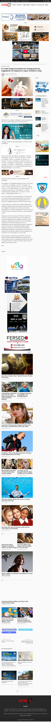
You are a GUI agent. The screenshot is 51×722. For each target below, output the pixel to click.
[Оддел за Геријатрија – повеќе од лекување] (25, 656)
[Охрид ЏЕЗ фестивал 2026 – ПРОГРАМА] (9, 675)
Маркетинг (18, 1)
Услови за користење (25, 1)
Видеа (46, 4)
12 (32, 686)
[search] (48, 10)
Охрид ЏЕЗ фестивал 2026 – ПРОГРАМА (44, 118)
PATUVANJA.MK (40, 4)
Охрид (14, 4)
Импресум (13, 1)
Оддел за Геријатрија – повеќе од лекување (45, 112)
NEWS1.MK (33, 4)
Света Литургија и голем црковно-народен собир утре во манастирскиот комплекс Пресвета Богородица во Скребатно (45, 127)
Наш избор (26, 678)
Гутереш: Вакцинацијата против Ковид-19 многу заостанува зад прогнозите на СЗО (27, 642)
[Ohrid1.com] (6, 5)
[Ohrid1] (25, 700)
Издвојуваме (26, 4)
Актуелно (4, 66)
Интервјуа (19, 4)
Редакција (4, 667)
